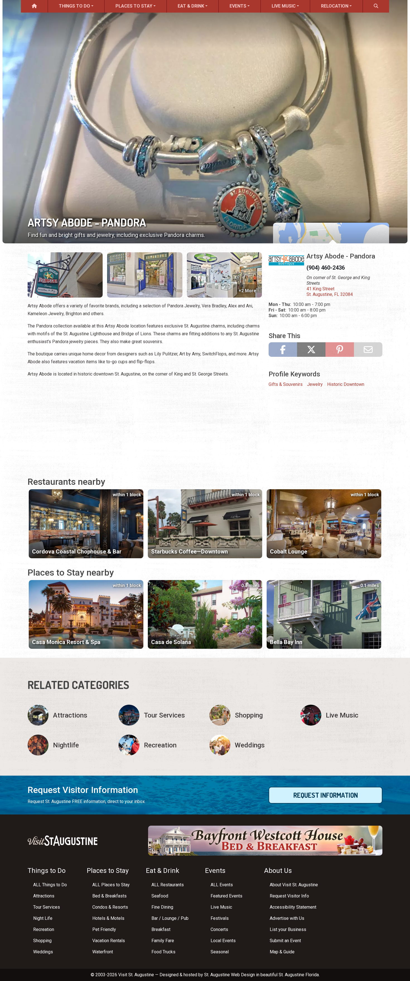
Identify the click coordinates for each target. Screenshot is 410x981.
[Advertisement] (145, 422)
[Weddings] (250, 745)
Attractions (43, 896)
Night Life (42, 918)
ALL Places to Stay (111, 884)
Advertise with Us (287, 918)
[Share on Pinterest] (339, 349)
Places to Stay (133, 6)
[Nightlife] (69, 745)
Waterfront (102, 951)
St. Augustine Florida (299, 974)
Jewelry (315, 384)
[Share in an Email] (368, 349)
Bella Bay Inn (286, 642)
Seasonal (220, 951)
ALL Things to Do (50, 884)
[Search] (376, 6)
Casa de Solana (171, 642)
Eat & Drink (191, 6)
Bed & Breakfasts (109, 896)
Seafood (159, 896)
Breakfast (160, 929)
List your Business (288, 929)
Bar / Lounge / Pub (170, 918)
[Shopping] (250, 715)
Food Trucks (163, 951)
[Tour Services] (160, 715)
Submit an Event (285, 940)
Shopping (42, 940)
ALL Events (222, 884)
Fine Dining (162, 907)
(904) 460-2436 (326, 267)
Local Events (223, 940)
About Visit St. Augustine (294, 884)
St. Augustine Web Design (229, 974)
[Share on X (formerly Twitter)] (311, 349)
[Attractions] (69, 715)
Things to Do (74, 6)
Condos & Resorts (110, 907)
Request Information (325, 795)
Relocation (334, 6)
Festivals (220, 918)
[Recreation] (160, 745)
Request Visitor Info (289, 896)
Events (238, 6)
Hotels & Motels (108, 918)
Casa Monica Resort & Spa (66, 642)
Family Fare (162, 940)
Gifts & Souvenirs (286, 384)
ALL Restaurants (167, 884)
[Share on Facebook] (283, 349)
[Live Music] (341, 715)
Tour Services (46, 907)
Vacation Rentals (108, 940)
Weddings (43, 951)
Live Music (284, 6)
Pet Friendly (104, 929)
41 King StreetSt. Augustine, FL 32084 (330, 291)
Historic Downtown (345, 384)
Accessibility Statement (293, 907)
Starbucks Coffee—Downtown (189, 551)
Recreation (43, 929)
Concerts (219, 929)
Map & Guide (282, 951)
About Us (278, 871)
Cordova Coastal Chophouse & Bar (77, 551)
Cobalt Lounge (288, 551)
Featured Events (226, 896)
